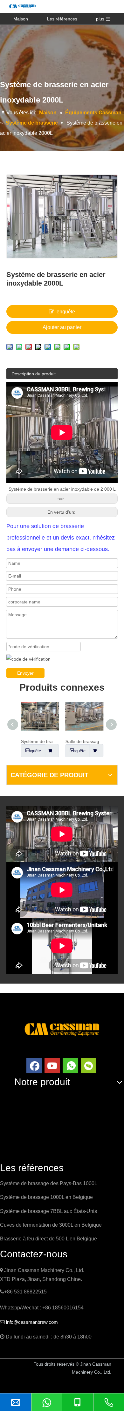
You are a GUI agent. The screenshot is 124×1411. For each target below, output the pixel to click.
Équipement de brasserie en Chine (41, 1383)
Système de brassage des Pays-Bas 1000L (48, 1183)
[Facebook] (34, 1065)
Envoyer (25, 673)
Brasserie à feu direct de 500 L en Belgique (48, 1238)
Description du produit (33, 373)
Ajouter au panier (62, 327)
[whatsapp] (70, 1065)
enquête (66, 311)
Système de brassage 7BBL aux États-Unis (48, 1211)
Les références (62, 18)
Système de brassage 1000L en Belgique (46, 1197)
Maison (20, 18)
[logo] (62, 1029)
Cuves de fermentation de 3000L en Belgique (51, 1225)
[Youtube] (52, 1065)
